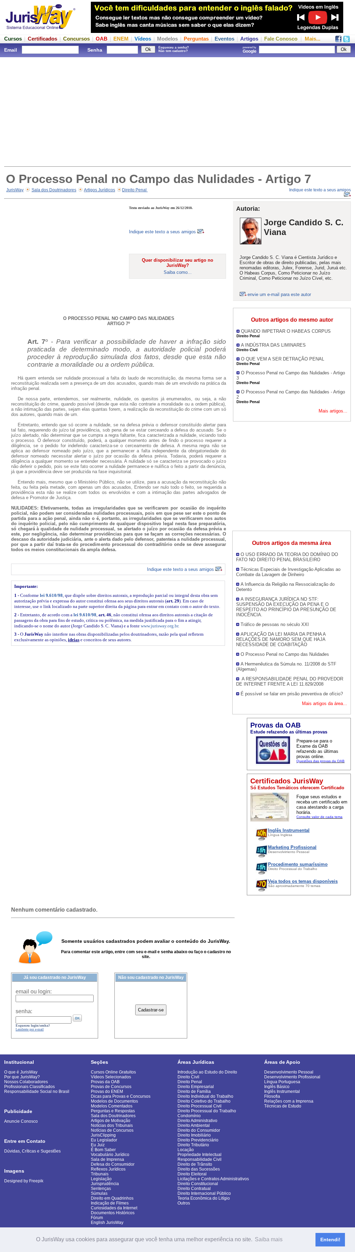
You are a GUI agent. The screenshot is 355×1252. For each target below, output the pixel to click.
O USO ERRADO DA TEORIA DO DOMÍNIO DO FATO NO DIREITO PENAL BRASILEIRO (287, 557)
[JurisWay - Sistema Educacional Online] (40, 31)
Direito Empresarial (196, 1086)
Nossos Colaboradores (26, 1081)
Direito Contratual (194, 1188)
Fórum (97, 1217)
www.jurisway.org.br (159, 625)
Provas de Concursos (111, 1086)
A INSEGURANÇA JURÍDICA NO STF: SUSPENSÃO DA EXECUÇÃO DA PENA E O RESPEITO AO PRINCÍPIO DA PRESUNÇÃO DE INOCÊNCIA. (286, 607)
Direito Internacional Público (204, 1193)
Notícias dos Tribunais (112, 1125)
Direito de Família (194, 1091)
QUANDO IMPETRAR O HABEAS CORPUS (286, 331)
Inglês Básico (276, 1086)
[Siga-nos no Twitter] (346, 40)
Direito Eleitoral (192, 1174)
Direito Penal (135, 190)
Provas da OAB (105, 1081)
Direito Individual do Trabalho (205, 1096)
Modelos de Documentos (114, 1101)
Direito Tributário (193, 1144)
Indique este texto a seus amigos (163, 231)
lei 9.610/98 (51, 595)
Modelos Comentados (111, 1106)
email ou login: (34, 991)
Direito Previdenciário (198, 1140)
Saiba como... (178, 272)
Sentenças (101, 1188)
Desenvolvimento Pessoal (288, 1072)
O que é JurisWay (20, 1072)
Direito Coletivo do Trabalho (204, 1101)
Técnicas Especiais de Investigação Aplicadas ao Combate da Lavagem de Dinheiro (288, 572)
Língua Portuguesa (282, 1081)
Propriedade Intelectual (200, 1154)
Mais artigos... (333, 411)
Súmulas (99, 1193)
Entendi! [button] (330, 1239)
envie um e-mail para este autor (279, 294)
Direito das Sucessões (199, 1169)
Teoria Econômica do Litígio (204, 1198)
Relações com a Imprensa (288, 1101)
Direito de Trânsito (195, 1164)
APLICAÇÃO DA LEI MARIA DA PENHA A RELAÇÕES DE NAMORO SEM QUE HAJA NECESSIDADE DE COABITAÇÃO (281, 639)
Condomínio (189, 1115)
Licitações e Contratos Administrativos (213, 1178)
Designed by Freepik (23, 1181)
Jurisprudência (105, 1183)
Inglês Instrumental (282, 1091)
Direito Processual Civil (200, 1106)
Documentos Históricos (113, 1212)
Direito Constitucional (198, 1183)
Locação (186, 1149)
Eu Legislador (104, 1140)
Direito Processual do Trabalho (207, 1110)
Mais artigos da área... (324, 703)
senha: (24, 1011)
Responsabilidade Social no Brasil (36, 1091)
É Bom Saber (103, 1149)
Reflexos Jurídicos (108, 1169)
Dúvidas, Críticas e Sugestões (32, 1151)
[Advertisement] (177, 110)
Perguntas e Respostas (113, 1110)
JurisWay (15, 190)
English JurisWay (107, 1222)
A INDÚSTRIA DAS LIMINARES (273, 345)
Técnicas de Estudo (282, 1106)
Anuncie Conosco (21, 1121)
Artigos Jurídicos (99, 190)
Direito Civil (188, 1077)
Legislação (101, 1178)
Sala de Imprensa (107, 1159)
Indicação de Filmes (110, 1203)
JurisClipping (103, 1135)
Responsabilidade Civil (200, 1159)
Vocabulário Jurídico (110, 1154)
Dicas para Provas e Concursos (120, 1096)
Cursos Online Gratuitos (113, 1072)
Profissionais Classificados (29, 1086)
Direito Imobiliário (194, 1135)
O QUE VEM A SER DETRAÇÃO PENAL (282, 359)
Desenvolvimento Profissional (292, 1077)
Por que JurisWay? (22, 1077)
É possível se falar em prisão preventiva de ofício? (292, 693)
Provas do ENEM (107, 1091)
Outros (184, 1203)
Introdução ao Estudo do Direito (207, 1072)
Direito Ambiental (194, 1125)
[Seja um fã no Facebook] (338, 40)
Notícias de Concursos (112, 1130)
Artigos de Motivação (110, 1120)
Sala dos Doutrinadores (54, 190)
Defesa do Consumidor (113, 1164)
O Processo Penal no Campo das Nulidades (285, 654)
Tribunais (100, 1174)
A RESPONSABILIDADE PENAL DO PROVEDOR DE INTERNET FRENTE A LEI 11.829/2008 (289, 681)
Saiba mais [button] (269, 1239)
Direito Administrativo (197, 1120)
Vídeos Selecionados (111, 1077)
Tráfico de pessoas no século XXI (275, 624)
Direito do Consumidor (199, 1130)
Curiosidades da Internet (114, 1208)
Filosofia (272, 1096)
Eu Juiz (98, 1144)
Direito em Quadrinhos (112, 1198)
